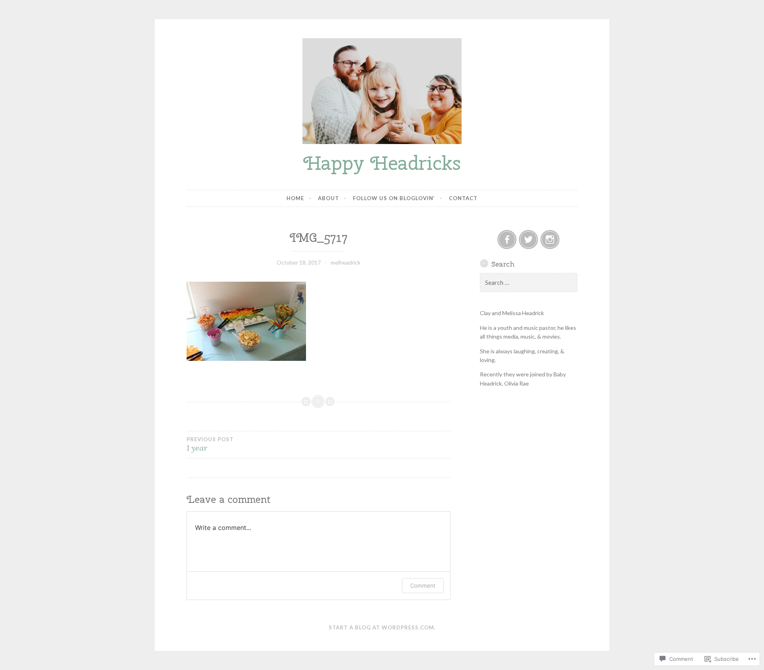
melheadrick (346, 262)
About (328, 198)
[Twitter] (528, 239)
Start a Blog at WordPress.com (381, 627)
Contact (463, 198)
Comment (422, 585)
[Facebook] (506, 239)
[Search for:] (529, 282)
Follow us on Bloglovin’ (394, 198)
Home (295, 198)
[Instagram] (549, 239)
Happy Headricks (382, 163)
